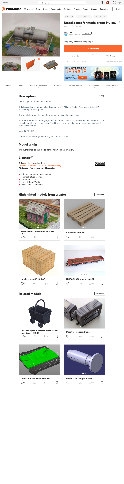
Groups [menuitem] (94, 9)
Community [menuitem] (56, 9)
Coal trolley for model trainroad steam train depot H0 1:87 (39, 331)
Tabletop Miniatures (84, 17)
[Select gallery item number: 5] (88, 326)
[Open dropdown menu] (119, 22)
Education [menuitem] (104, 9)
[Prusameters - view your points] (107, 2)
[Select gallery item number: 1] (38, 227)
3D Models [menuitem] (28, 9)
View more (99, 194)
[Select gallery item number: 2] (40, 227)
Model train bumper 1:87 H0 (79, 378)
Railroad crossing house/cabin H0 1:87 (37, 232)
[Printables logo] (11, 9)
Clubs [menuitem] (45, 9)
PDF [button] (102, 96)
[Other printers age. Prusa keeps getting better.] (93, 73)
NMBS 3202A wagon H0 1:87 (80, 279)
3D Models (69, 17)
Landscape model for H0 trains (36, 378)
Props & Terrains (101, 17)
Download (94, 48)
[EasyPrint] (102, 3)
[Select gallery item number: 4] (86, 326)
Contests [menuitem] (67, 9)
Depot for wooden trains (78, 332)
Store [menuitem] (38, 9)
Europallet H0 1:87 (75, 232)
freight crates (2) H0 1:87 (33, 279)
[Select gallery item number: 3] (41, 274)
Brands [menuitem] (77, 9)
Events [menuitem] (85, 9)
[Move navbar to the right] (109, 9)
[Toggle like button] (22, 237)
